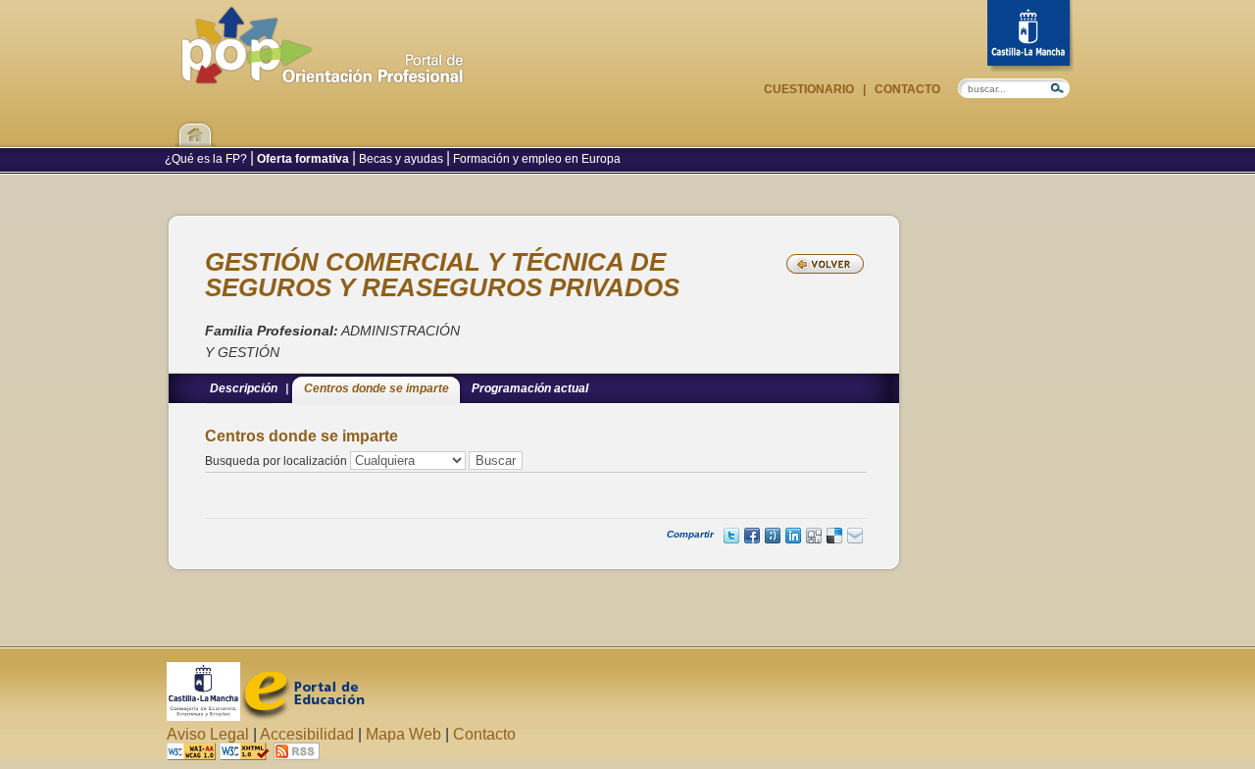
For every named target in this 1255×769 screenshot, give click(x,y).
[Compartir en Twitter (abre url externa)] (731, 535)
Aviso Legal (208, 734)
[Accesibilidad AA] (191, 754)
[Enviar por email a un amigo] (855, 535)
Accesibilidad (307, 734)
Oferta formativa (303, 159)
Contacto (906, 89)
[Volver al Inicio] (195, 122)
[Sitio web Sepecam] (203, 715)
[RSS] (297, 754)
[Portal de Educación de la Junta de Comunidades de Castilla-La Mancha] (302, 715)
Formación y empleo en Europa (535, 159)
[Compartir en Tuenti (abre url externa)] (772, 535)
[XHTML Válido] (245, 754)
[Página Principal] (322, 74)
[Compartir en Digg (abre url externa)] (814, 535)
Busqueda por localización (276, 461)
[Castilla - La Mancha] (1030, 36)
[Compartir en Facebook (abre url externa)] (752, 535)
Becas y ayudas (401, 159)
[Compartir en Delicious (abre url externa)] (834, 535)
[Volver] (825, 264)
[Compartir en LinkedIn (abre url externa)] (793, 535)
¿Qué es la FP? (207, 159)
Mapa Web (403, 734)
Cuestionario (810, 89)
